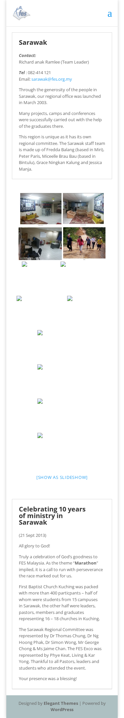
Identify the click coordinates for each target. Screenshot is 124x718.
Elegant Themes (61, 703)
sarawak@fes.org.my (51, 79)
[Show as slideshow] (62, 477)
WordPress (62, 709)
